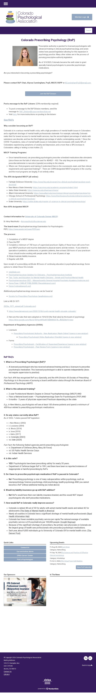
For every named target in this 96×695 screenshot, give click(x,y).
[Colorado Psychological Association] (24, 17)
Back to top (86, 665)
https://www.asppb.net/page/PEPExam (24, 229)
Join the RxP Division (48, 94)
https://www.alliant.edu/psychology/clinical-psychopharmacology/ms (62, 193)
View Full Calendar (84, 567)
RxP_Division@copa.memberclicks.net (35, 111)
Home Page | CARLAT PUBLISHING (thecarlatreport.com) (32, 283)
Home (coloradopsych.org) (20, 286)
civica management (47, 681)
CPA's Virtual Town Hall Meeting (71, 561)
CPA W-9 (7, 674)
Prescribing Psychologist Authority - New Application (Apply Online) (51, 333)
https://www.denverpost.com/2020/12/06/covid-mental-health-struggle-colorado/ (42, 311)
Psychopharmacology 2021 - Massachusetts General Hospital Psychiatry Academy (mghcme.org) (49, 280)
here (14, 114)
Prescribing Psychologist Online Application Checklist (50, 337)
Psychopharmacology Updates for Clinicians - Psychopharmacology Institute (40, 275)
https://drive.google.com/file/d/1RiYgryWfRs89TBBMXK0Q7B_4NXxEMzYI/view (41, 320)
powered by (42, 688)
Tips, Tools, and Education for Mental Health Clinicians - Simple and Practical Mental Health (46, 277)
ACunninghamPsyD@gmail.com (78, 83)
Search (88, 30)
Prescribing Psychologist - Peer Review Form (42, 347)
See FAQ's (9, 120)
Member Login (80, 17)
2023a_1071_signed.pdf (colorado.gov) (20, 306)
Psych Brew (65, 547)
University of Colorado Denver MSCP (41, 216)
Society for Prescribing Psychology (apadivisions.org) (30, 296)
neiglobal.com (14, 272)
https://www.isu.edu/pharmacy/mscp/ (43, 190)
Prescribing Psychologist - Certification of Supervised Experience (50, 344)
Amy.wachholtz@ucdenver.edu (33, 221)
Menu (6, 3)
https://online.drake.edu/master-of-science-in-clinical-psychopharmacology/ (54, 201)
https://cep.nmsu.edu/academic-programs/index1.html (55, 187)
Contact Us (8, 671)
